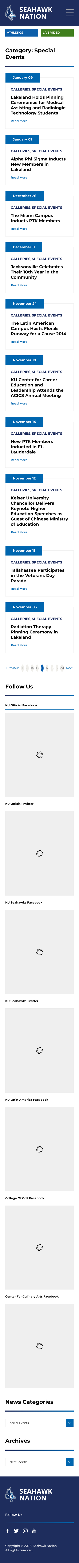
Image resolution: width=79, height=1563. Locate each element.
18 (52, 668)
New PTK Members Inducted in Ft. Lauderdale (32, 446)
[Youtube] (34, 1531)
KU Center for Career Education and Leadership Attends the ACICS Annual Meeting (37, 387)
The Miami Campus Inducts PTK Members (35, 218)
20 (62, 668)
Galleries (20, 89)
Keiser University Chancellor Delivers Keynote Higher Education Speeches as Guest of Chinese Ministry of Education (39, 511)
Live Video (51, 32)
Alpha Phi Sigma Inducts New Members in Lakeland (38, 164)
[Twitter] (16, 1531)
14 (32, 668)
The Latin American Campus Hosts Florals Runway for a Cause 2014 (38, 328)
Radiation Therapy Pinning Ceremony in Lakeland (34, 632)
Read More (19, 121)
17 (47, 668)
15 (37, 668)
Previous (12, 668)
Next (69, 668)
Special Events (47, 89)
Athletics (15, 32)
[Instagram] (25, 1531)
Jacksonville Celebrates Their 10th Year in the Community (37, 272)
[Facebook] (7, 1531)
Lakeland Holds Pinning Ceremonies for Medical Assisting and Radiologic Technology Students (38, 105)
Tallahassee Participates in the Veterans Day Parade (37, 575)
